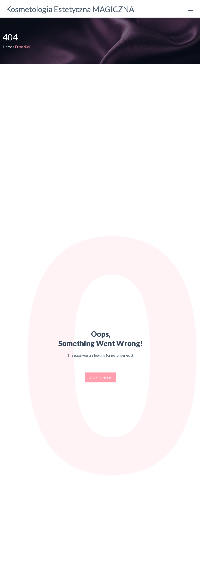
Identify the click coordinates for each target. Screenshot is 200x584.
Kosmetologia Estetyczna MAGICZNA (70, 9)
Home (7, 47)
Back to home (100, 377)
